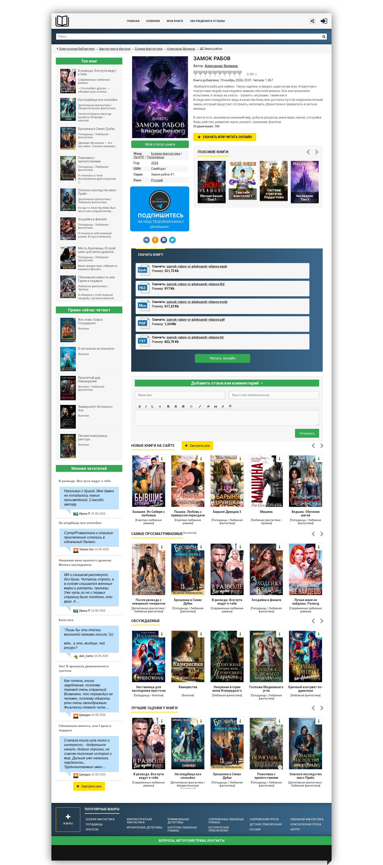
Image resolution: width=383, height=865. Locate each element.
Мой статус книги (160, 144)
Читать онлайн (222, 358)
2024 (154, 163)
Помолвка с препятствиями (266, 775)
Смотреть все (200, 445)
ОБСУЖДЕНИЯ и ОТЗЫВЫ (207, 21)
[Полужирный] (139, 406)
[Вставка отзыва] (215, 406)
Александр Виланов (181, 49)
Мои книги (175, 21)
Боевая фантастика (165, 153)
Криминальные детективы (178, 821)
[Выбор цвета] (200, 406)
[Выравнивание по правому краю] (183, 406)
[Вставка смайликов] (191, 406)
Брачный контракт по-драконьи (305, 688)
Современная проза (264, 819)
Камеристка (188, 687)
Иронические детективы (144, 827)
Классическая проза (305, 824)
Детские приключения (266, 824)
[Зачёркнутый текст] (160, 406)
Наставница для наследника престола (149, 688)
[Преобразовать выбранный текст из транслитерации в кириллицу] (223, 406)
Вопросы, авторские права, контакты (192, 840)
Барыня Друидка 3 (227, 512)
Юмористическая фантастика (139, 821)
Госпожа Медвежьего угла (266, 688)
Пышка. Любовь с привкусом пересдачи (188, 513)
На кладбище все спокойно (188, 775)
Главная (133, 21)
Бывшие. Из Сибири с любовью (149, 513)
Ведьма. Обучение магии (306, 513)
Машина (266, 512)
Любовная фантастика (306, 819)
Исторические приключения (219, 829)
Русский (157, 180)
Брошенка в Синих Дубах (188, 601)
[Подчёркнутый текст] (152, 406)
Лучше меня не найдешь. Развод (305, 601)
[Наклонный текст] (146, 406)
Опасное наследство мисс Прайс (305, 775)
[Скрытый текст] (208, 406)
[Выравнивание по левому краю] (168, 406)
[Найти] (323, 36)
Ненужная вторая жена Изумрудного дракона (227, 689)
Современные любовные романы (226, 821)
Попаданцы (155, 157)
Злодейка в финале (266, 600)
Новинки (153, 21)
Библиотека (84, 21)
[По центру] (176, 406)
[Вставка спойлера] (230, 406)
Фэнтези (92, 829)
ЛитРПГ (139, 157)
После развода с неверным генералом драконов (148, 602)
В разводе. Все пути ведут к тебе (227, 601)
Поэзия (255, 829)
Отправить (307, 433)
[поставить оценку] (198, 73)
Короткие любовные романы (182, 829)
